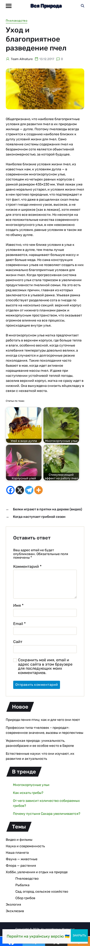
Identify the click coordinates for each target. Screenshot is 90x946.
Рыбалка (22, 885)
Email (19, 624)
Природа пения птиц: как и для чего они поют (43, 720)
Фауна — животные (21, 859)
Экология (13, 905)
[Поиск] (82, 5)
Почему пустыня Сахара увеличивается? (46, 814)
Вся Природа (46, 5)
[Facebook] (10, 490)
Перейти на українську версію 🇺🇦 (38, 936)
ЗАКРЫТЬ (79, 935)
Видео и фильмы (19, 840)
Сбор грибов (25, 898)
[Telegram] (29, 490)
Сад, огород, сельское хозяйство (41, 892)
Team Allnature (22, 59)
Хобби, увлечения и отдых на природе (37, 872)
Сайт (17, 642)
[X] (20, 490)
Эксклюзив (15, 911)
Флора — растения (21, 866)
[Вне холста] (9, 6)
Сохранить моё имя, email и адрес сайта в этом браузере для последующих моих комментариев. (45, 666)
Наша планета (17, 853)
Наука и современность (25, 846)
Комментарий (27, 566)
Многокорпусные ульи (31, 785)
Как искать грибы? (28, 793)
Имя (18, 605)
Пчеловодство (16, 20)
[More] (38, 490)
